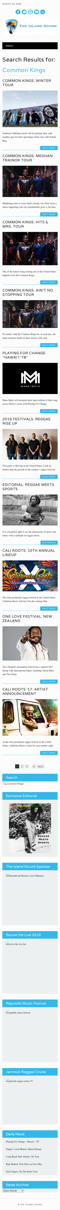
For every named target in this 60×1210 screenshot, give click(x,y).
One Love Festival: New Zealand (27, 618)
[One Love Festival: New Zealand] (30, 659)
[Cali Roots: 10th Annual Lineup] (30, 590)
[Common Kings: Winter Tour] (30, 126)
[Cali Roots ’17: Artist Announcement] (30, 734)
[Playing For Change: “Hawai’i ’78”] (30, 393)
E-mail (36, 12)
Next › (40, 766)
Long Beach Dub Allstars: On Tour (22, 1156)
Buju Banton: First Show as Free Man (24, 1164)
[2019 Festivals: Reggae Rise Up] (30, 458)
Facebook (18, 11)
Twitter (24, 11)
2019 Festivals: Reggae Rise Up (26, 421)
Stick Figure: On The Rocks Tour (22, 1171)
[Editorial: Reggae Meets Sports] (30, 524)
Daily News (49, 148)
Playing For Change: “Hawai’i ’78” (24, 355)
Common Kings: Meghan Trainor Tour (27, 158)
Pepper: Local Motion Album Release (24, 1149)
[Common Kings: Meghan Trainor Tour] (30, 196)
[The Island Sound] (30, 33)
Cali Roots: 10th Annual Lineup (28, 552)
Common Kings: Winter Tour (26, 82)
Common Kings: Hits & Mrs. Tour (25, 224)
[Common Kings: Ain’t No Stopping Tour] (30, 327)
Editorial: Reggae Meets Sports (28, 486)
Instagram (30, 11)
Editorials (49, 542)
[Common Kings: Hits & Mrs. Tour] (30, 264)
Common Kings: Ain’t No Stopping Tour (27, 292)
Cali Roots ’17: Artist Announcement (25, 691)
